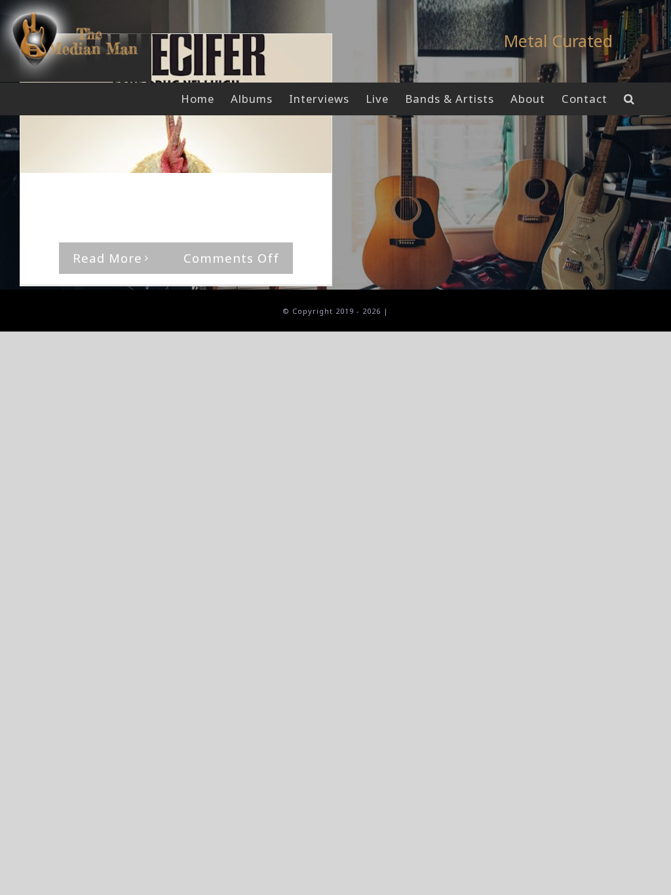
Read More (107, 258)
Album (251, 198)
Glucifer (288, 198)
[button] (629, 99)
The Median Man (86, 198)
